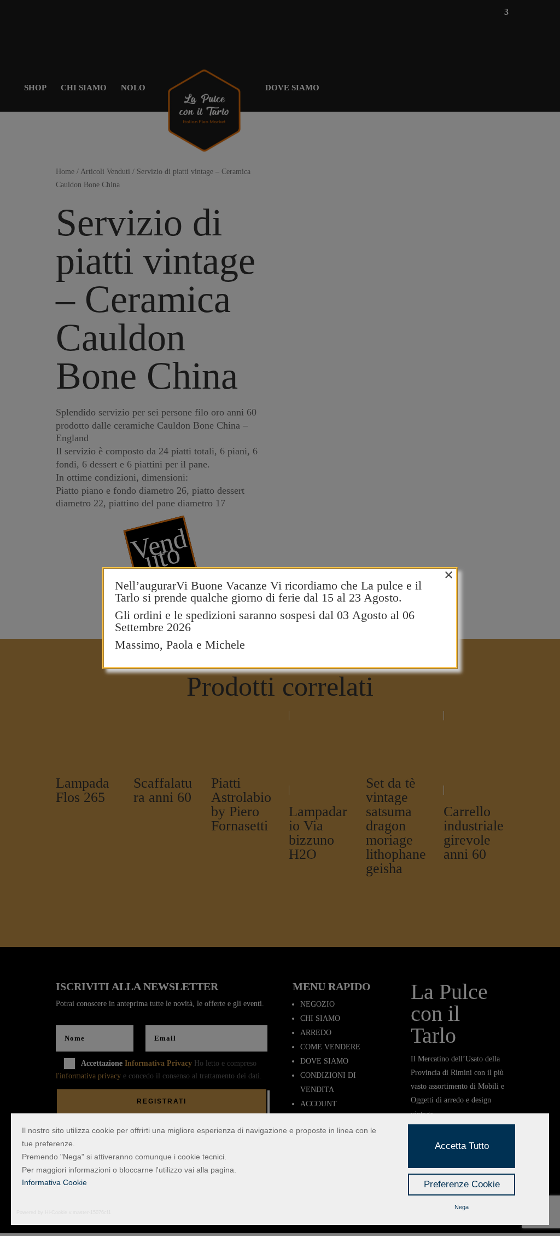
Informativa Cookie (54, 1182)
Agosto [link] (371, 615)
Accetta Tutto (462, 1146)
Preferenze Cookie (462, 1184)
